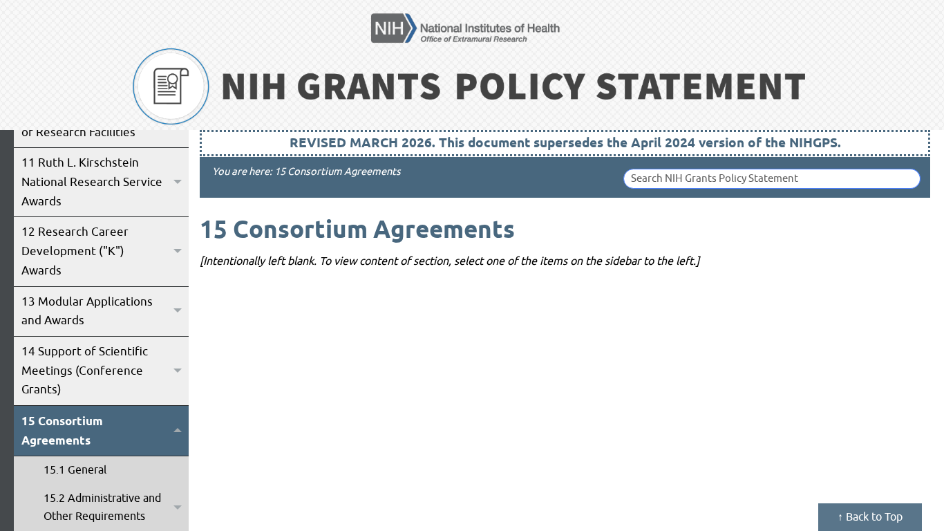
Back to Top (873, 517)
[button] (177, 182)
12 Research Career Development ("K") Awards (75, 250)
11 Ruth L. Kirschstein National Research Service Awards (91, 181)
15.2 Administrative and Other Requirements (102, 507)
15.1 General (75, 470)
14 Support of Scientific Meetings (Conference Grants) (84, 370)
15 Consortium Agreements (62, 430)
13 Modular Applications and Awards (87, 311)
